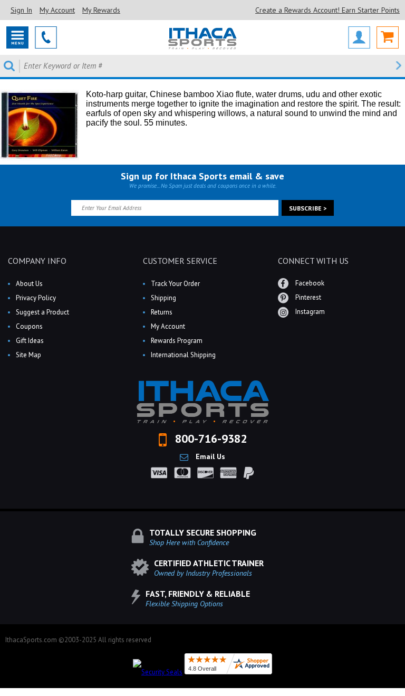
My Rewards (101, 10)
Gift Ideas (30, 340)
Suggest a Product (42, 312)
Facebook (309, 283)
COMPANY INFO (37, 260)
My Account (57, 10)
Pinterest (307, 297)
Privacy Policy (36, 297)
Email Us (209, 456)
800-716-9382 (209, 438)
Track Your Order (175, 283)
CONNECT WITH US (313, 260)
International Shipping (183, 354)
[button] (404, 695)
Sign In (21, 10)
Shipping (163, 297)
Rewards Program (176, 340)
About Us (29, 283)
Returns (161, 312)
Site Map (28, 354)
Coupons (29, 326)
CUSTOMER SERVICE (180, 260)
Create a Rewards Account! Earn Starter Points (327, 10)
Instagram (309, 311)
